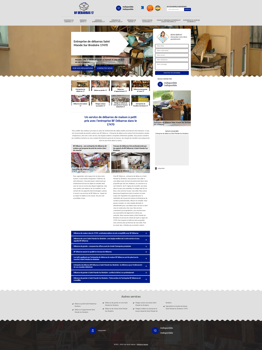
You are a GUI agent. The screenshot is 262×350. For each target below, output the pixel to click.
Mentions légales (142, 344)
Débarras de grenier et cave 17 (116, 21)
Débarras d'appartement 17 (98, 21)
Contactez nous (104, 68)
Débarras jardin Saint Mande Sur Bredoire (86, 305)
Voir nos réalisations (82, 68)
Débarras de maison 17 (131, 21)
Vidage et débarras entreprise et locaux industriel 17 (169, 21)
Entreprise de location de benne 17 (191, 21)
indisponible (128, 7)
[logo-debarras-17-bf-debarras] (84, 8)
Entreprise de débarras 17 (69, 21)
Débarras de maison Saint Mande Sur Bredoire (116, 310)
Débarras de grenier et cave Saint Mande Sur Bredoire (116, 304)
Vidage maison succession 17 (147, 21)
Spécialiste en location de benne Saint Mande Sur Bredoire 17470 (176, 307)
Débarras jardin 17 (83, 21)
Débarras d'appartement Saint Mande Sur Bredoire (85, 311)
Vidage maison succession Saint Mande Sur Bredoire (145, 304)
